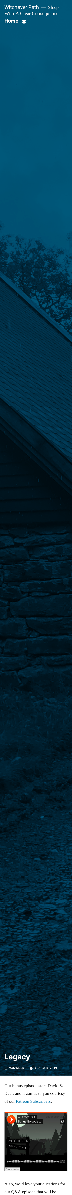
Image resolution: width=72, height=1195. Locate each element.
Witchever (16, 1068)
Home (11, 21)
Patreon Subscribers (33, 1101)
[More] (24, 21)
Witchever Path (21, 7)
